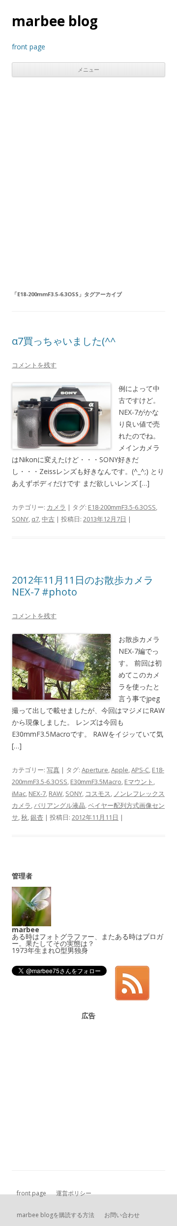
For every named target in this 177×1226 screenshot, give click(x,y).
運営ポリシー (73, 1193)
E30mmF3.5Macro (95, 781)
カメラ (56, 507)
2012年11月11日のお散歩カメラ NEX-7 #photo (82, 585)
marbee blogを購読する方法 (55, 1215)
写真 (53, 769)
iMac (19, 793)
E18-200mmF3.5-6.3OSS (122, 507)
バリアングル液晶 (59, 805)
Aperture (95, 769)
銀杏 (36, 817)
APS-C (140, 769)
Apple (119, 769)
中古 (48, 518)
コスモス (98, 793)
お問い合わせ (122, 1215)
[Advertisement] (88, 183)
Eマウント (138, 781)
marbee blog (55, 20)
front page (31, 1193)
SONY (20, 518)
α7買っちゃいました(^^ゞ (68, 341)
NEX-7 (37, 793)
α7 (35, 518)
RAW (55, 793)
